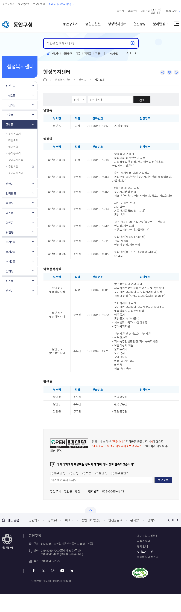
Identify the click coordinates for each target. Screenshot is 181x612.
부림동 (10, 203)
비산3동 (10, 105)
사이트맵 (176, 24)
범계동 (10, 271)
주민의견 (13, 166)
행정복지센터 (117, 23)
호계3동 (10, 261)
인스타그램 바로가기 (52, 571)
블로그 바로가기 (72, 571)
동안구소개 (70, 23)
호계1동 (10, 242)
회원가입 (132, 11)
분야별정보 (160, 23)
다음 (177, 520)
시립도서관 (8, 4)
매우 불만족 (121, 473)
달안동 (9, 124)
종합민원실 (93, 23)
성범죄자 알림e (90, 520)
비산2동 (10, 95)
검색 (142, 100)
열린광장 (139, 23)
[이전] (127, 53)
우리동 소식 (14, 134)
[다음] (135, 53)
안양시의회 (39, 4)
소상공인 (113, 53)
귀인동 (10, 232)
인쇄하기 (176, 72)
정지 (173, 520)
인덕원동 (11, 193)
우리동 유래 (14, 153)
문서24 (134, 520)
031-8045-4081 (98, 290)
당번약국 (34, 520)
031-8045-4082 (98, 192)
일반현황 (13, 147)
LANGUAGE (171, 11)
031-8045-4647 (98, 125)
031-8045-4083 (98, 177)
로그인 (120, 11)
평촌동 (10, 213)
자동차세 (100, 53)
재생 (131, 53)
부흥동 (10, 115)
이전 (169, 520)
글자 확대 (153, 10)
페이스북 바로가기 (33, 571)
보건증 (55, 53)
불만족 (102, 473)
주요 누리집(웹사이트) (59, 4)
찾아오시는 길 (145, 551)
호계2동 (10, 252)
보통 (88, 473)
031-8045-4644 (98, 241)
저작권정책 (143, 541)
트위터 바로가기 (43, 571)
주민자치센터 (15, 173)
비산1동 (10, 85)
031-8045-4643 (98, 209)
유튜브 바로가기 (62, 571)
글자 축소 (158, 10)
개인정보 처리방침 (147, 535)
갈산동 (10, 290)
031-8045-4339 (98, 226)
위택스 (69, 520)
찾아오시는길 (15, 160)
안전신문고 (115, 520)
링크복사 (169, 72)
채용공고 (67, 53)
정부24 (52, 520)
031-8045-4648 (98, 160)
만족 (75, 473)
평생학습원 (24, 4)
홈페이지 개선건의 (147, 557)
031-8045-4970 (98, 314)
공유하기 (162, 72)
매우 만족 (59, 473)
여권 (78, 53)
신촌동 (10, 281)
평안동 (10, 222)
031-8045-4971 (98, 351)
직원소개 (13, 140)
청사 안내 (142, 546)
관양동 (10, 183)
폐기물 (88, 53)
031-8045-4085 (98, 254)
